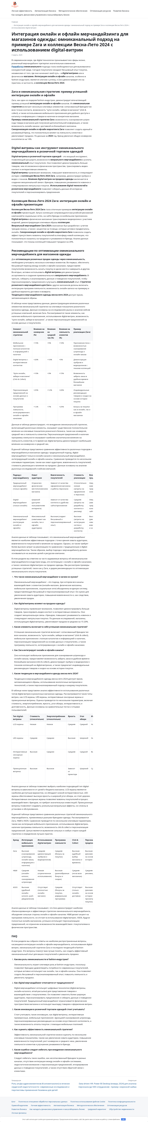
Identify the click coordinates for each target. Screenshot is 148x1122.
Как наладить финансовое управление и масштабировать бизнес (41, 15)
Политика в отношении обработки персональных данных (42, 1101)
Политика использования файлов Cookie (87, 1101)
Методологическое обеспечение (73, 11)
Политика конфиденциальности (121, 1101)
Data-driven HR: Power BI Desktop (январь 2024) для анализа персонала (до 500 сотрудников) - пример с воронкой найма (107, 1083)
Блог (13, 1101)
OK (123, 1119)
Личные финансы (19, 1113)
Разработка (17, 66)
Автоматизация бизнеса (45, 11)
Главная (15, 22)
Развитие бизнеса (121, 11)
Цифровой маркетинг (97, 1109)
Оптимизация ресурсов (100, 11)
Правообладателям (20, 1105)
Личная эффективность (22, 11)
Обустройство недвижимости (121, 1109)
